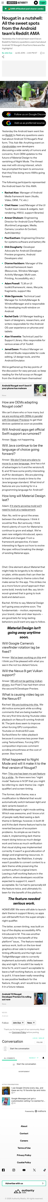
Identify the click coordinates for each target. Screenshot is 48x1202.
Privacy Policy (24, 1155)
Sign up (41, 1038)
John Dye (8, 53)
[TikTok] (44, 1170)
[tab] (9, 1058)
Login (42, 2)
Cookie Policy (24, 1162)
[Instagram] (13, 1170)
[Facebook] (3, 1170)
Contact (24, 1133)
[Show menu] (2, 2)
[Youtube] (24, 1170)
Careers (24, 1140)
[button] (24, 2)
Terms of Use (24, 1148)
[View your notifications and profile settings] (43, 1058)
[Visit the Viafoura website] (40, 1111)
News (4, 1013)
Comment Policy (19, 1032)
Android (5, 1016)
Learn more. (43, 13)
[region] (24, 1075)
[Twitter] (34, 1170)
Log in (35, 1038)
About (24, 1126)
